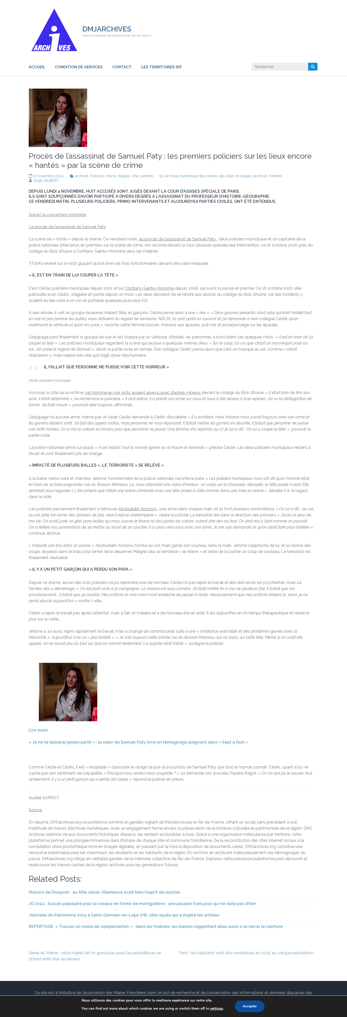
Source (35, 810)
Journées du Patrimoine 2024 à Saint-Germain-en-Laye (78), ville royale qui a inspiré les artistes (124, 915)
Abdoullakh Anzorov (138, 508)
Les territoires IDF (161, 67)
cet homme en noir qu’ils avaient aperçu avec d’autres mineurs (143, 392)
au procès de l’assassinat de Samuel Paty (178, 239)
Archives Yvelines (268, 176)
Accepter (250, 1006)
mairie (111, 176)
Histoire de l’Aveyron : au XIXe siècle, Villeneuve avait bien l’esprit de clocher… (105, 892)
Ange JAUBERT (46, 180)
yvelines (146, 176)
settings (216, 1008)
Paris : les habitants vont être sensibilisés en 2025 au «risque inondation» (246, 952)
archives (81, 176)
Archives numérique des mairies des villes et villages (208, 176)
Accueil (37, 67)
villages (123, 176)
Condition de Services (79, 67)
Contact (122, 67)
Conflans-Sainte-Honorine (150, 288)
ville (135, 176)
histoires (97, 176)
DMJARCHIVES (106, 29)
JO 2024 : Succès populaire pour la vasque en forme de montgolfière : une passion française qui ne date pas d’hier (142, 903)
